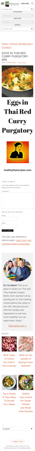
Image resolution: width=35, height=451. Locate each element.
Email (3, 223)
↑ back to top (17, 441)
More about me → (17, 325)
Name (4, 215)
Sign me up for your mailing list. (12, 212)
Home (5, 43)
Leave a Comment (22, 62)
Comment (5, 191)
